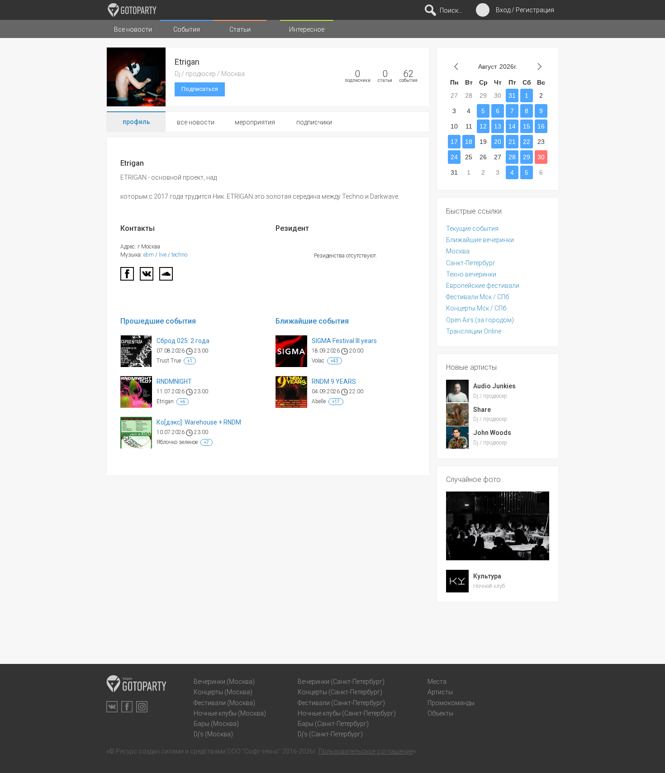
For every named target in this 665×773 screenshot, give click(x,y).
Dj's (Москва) (213, 734)
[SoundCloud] (166, 276)
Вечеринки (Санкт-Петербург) (341, 681)
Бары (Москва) (216, 723)
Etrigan (165, 401)
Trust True (169, 361)
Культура (487, 576)
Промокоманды (451, 702)
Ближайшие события (312, 321)
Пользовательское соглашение (365, 751)
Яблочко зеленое (177, 442)
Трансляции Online (473, 331)
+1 (189, 360)
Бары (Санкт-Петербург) (333, 723)
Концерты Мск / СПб (476, 308)
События (186, 29)
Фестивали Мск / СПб (477, 297)
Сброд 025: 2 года (183, 340)
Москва (458, 251)
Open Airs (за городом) (480, 320)
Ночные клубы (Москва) (230, 713)
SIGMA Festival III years (344, 340)
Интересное (306, 29)
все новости (195, 122)
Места (437, 681)
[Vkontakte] (146, 276)
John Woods (492, 432)
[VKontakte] (112, 706)
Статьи (240, 29)
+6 (182, 401)
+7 (206, 442)
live (162, 255)
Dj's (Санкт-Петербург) (330, 734)
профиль (136, 121)
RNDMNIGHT (174, 381)
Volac (318, 361)
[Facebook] (127, 276)
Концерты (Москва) (223, 692)
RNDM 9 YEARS (334, 381)
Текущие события (472, 228)
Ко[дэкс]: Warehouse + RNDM (199, 422)
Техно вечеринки (471, 274)
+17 (336, 401)
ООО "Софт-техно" (254, 751)
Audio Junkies (494, 386)
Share (482, 409)
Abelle (319, 401)
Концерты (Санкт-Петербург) (340, 692)
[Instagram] (141, 706)
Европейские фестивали (482, 285)
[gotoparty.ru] (132, 10)
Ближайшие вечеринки (480, 239)
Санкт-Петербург (470, 263)
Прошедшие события (158, 321)
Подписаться (199, 89)
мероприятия (255, 122)
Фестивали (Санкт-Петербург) (341, 702)
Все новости (133, 29)
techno (179, 255)
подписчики (314, 122)
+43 (334, 360)
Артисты (440, 692)
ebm (148, 255)
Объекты (440, 713)
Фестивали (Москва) (224, 702)
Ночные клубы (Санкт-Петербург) (347, 713)
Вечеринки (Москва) (224, 681)
